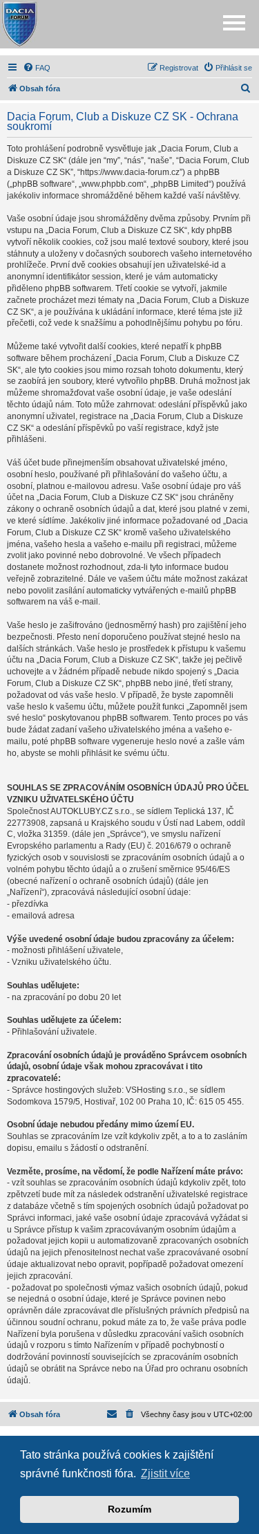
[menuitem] (36, 67)
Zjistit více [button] (165, 1473)
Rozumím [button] (129, 1509)
